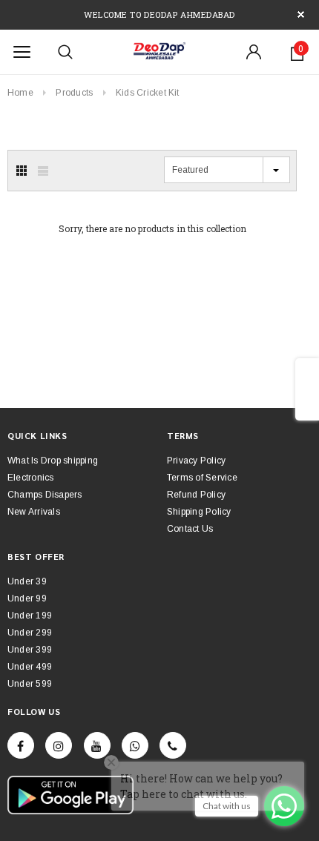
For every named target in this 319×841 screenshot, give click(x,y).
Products (74, 93)
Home (20, 93)
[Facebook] (20, 745)
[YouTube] (97, 745)
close (300, 14)
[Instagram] (58, 745)
